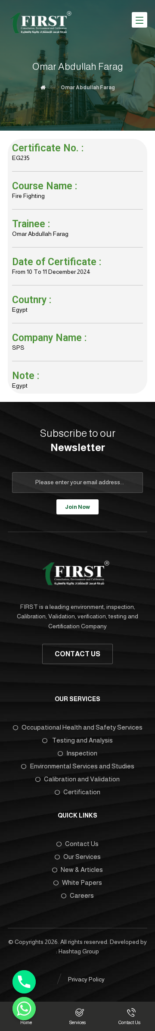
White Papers (82, 882)
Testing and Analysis (82, 740)
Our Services (82, 856)
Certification (81, 792)
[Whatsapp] (24, 1008)
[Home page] (42, 88)
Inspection (81, 753)
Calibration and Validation (82, 779)
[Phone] (24, 981)
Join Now (77, 507)
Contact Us (82, 843)
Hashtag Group (79, 951)
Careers (82, 895)
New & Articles (82, 869)
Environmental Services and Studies (82, 766)
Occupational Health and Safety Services (82, 727)
